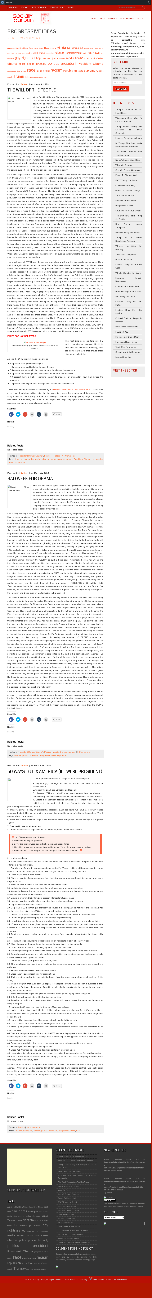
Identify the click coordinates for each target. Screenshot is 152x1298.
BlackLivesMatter (21, 48)
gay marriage (34, 1226)
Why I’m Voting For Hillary (127, 232)
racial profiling (43, 70)
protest (23, 71)
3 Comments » (33, 1127)
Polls (140, 18)
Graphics (112, 18)
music (87, 58)
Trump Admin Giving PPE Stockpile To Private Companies (128, 129)
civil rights (63, 47)
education (50, 53)
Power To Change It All (126, 175)
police (22, 63)
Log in (9, 2)
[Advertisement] (29, 1167)
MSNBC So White (123, 259)
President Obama (90, 63)
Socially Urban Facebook (26, 1190)
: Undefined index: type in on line (124, 1160)
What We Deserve (123, 165)
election (60, 52)
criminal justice (14, 53)
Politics (57, 456)
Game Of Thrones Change (127, 190)
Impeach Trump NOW (125, 200)
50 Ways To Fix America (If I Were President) (54, 771)
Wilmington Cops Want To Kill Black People (75, 1160)
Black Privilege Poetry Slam (128, 291)
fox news (94, 52)
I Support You (121, 332)
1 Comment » (83, 752)
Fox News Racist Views (126, 342)
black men (49, 48)
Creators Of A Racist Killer (127, 286)
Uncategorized (69, 752)
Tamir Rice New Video (125, 347)
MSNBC (79, 58)
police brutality (36, 63)
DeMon (24, 84)
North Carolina (97, 58)
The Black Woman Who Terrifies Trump (73, 1182)
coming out (77, 48)
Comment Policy (57, 7)
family (84, 53)
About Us (13, 7)
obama (12, 63)
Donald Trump (38, 53)
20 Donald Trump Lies (125, 254)
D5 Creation (98, 1280)
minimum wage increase (53, 459)
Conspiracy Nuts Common (127, 352)
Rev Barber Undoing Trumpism (70, 1234)
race (31, 70)
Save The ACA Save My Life (128, 211)
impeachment (46, 58)
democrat (26, 53)
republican (70, 70)
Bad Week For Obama (30, 479)
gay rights (22, 58)
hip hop (36, 58)
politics (53, 64)
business (48, 456)
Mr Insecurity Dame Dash (127, 337)
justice (55, 58)
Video (102, 18)
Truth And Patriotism (124, 195)
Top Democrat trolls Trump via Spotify (73, 1230)
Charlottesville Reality (125, 185)
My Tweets (108, 1193)
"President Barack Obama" (30, 456)
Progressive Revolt (124, 206)
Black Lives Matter (36, 48)
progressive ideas (14, 71)
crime (101, 48)
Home (93, 18)
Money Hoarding (123, 357)
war (45, 77)
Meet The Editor (39, 7)
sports (80, 71)
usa (78, 1130)
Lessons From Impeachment (128, 138)
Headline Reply (127, 18)
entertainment (73, 52)
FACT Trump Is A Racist (126, 180)
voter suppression (36, 77)
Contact (24, 7)
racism (56, 70)
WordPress (122, 1280)
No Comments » (69, 456)
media (70, 58)
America (10, 48)
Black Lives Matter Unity (126, 326)
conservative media (91, 48)
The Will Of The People (31, 90)
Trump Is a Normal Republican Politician (74, 1242)
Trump (19, 76)
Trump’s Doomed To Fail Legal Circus (73, 1156)
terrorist (10, 77)
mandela (62, 58)
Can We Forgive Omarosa (127, 170)
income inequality (32, 459)
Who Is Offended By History (128, 273)
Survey (71, 7)
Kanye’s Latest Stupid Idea (127, 160)
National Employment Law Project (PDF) (72, 389)
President (56, 752)
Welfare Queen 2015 (125, 296)
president (68, 63)
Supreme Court (93, 70)
